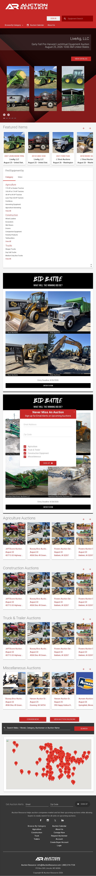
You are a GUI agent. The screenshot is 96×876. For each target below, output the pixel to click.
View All (8, 211)
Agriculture (30, 446)
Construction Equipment (30, 453)
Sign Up (46, 463)
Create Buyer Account (59, 842)
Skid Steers (9, 225)
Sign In (53, 18)
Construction (12, 215)
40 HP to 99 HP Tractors (14, 195)
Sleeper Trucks (11, 249)
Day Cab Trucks (11, 252)
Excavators (9, 222)
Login (59, 845)
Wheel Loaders (11, 219)
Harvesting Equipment (13, 204)
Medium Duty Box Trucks (14, 255)
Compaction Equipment (14, 232)
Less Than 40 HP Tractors (14, 198)
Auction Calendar (59, 826)
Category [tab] (9, 177)
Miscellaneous (30, 456)
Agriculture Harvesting (13, 208)
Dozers (8, 228)
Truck (36, 836)
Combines (9, 201)
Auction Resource (28, 865)
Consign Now (33, 719)
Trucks (9, 245)
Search (84, 729)
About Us (51, 25)
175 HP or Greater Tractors (15, 188)
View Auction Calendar (64, 719)
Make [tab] (20, 177)
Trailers (37, 839)
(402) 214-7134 (68, 865)
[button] (4, 115)
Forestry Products (12, 235)
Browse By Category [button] (13, 25)
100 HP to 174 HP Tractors (15, 191)
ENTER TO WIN (48, 385)
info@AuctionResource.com (49, 865)
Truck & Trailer (30, 450)
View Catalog (81, 59)
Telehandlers (10, 238)
